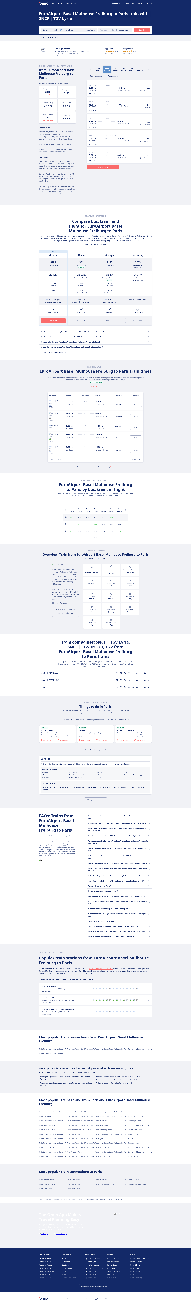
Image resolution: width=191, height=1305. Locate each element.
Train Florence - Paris (47, 1125)
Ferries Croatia (113, 1262)
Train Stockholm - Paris (47, 1116)
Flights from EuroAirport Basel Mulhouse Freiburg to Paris (118, 1080)
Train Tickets (44, 1255)
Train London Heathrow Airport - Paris (110, 1116)
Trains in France (59, 1200)
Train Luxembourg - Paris (105, 1184)
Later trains (135, 459)
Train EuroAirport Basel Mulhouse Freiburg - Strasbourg (60, 1049)
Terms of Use (72, 1299)
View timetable (48, 120)
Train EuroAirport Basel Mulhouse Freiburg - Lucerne (87, 1143)
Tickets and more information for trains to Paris (114, 1083)
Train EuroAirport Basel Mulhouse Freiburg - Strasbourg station (148, 1049)
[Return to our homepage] (45, 3)
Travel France (135, 1271)
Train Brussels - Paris (47, 1130)
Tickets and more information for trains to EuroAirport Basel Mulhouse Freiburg (66, 1084)
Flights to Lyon (90, 1262)
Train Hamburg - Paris (104, 1130)
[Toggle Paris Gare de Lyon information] (148, 988)
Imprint (61, 1299)
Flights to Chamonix (92, 1258)
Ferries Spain (112, 1265)
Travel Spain (134, 1268)
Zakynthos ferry (113, 1271)
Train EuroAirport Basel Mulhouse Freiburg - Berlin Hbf (116, 1152)
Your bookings (129, 3)
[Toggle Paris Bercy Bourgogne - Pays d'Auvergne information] (148, 1011)
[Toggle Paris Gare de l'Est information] (148, 1000)
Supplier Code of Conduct (103, 1299)
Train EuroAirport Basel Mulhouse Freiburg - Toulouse (116, 1143)
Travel (132, 1255)
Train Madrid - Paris (131, 1134)
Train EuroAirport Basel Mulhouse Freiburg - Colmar (58, 1053)
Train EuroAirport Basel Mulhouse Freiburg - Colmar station (89, 1125)
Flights (66, 3)
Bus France (66, 1262)
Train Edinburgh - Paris (132, 1121)
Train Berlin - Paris (102, 1125)
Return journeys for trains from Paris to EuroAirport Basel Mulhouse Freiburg (65, 1078)
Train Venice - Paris (131, 1156)
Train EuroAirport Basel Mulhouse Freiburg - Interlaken (116, 1049)
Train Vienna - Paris (74, 1152)
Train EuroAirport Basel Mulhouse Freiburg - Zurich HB (59, 1112)
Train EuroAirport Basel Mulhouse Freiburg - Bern (85, 1049)
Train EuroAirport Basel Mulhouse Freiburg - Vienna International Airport (151, 1147)
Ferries (73, 3)
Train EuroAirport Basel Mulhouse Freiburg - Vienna (115, 1112)
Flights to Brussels (92, 1265)
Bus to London (67, 1268)
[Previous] (65, 510)
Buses (60, 3)
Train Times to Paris (75, 1200)
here (112, 467)
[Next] (148, 69)
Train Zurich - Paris (74, 1134)
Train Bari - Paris (130, 1138)
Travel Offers (135, 1265)
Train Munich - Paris (103, 1156)
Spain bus (66, 1258)
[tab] (96, 76)
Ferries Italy (111, 1268)
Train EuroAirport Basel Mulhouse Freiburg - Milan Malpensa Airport (64, 1143)
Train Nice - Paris (73, 1189)
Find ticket (47, 95)
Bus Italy (65, 1265)
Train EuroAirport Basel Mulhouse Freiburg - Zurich (143, 1152)
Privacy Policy (85, 1299)
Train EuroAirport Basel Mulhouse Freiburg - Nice (85, 1121)
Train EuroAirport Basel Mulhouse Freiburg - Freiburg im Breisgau (92, 1138)
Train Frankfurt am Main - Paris (79, 1130)
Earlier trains (56, 459)
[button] (91, 30)
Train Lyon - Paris (102, 1138)
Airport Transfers (136, 1262)
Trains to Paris (45, 1262)
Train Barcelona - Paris (104, 1121)
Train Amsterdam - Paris (133, 1130)
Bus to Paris (66, 1271)
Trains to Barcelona (47, 1271)
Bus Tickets (66, 1255)
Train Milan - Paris (102, 1147)
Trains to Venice (45, 1265)
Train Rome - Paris (130, 1112)
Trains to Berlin (45, 1268)
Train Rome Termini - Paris (133, 1116)
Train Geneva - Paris (131, 1180)
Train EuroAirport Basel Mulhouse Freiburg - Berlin (86, 1116)
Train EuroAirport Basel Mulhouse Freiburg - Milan (86, 1156)
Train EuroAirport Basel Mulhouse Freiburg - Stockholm (60, 1152)
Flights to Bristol (91, 1271)
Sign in (149, 3)
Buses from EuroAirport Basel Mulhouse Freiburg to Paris (118, 1077)
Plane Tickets (90, 1255)
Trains (54, 3)
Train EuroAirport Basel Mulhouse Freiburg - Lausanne (144, 1125)
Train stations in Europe (139, 1258)
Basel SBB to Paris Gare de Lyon (101, 969)
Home (41, 1200)
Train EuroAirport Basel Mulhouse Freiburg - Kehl (57, 1138)
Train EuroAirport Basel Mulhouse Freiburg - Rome (115, 1134)
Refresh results (94, 386)
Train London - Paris (46, 1147)
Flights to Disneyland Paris (95, 1268)
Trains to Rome (45, 1258)
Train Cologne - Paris (131, 1143)
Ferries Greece (113, 1258)
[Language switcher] (116, 3)
